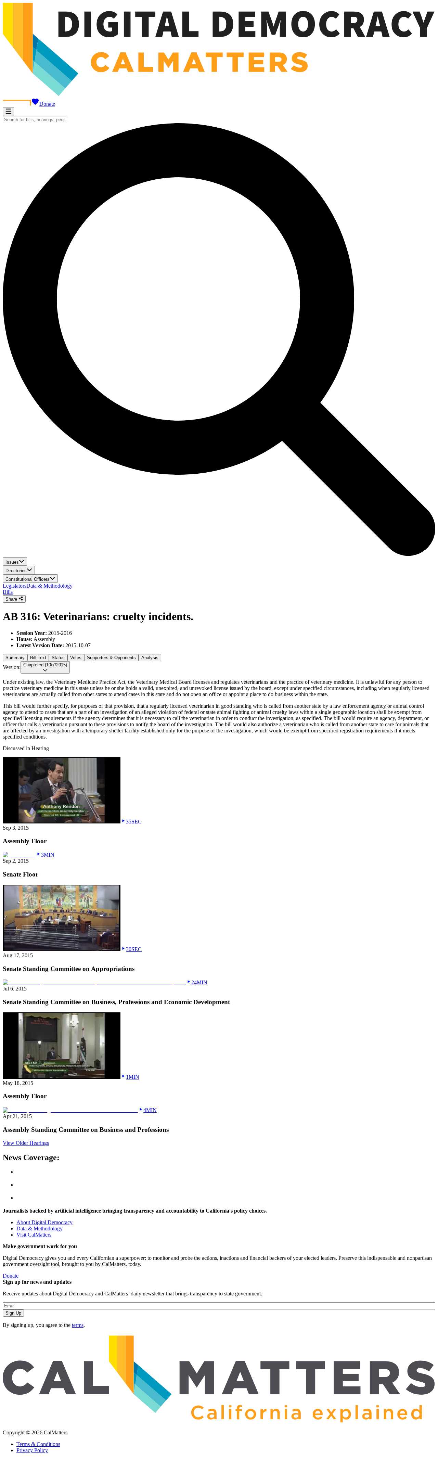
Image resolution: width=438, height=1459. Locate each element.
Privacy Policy (32, 1450)
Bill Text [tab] (38, 657)
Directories (16, 570)
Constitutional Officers (27, 579)
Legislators (14, 586)
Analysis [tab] (149, 657)
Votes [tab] (75, 657)
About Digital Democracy (44, 1222)
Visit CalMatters (33, 1235)
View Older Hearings (26, 1143)
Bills (8, 592)
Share (11, 599)
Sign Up (13, 1313)
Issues (12, 562)
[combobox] (34, 119)
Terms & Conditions (38, 1444)
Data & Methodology (49, 586)
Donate (47, 104)
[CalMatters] (219, 1421)
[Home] (219, 94)
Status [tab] (58, 657)
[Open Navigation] (8, 111)
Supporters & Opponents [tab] (111, 657)
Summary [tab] (15, 657)
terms (77, 1325)
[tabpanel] (219, 700)
